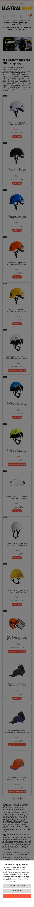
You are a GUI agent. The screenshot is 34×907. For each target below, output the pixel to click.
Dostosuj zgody (17, 890)
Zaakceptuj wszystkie (17, 896)
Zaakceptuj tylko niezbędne (17, 885)
